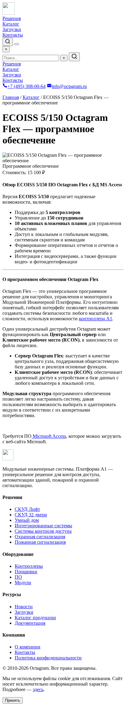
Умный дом (27, 520)
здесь (38, 689)
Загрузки (11, 29)
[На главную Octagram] (8, 13)
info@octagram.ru (69, 86)
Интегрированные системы (43, 525)
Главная (10, 97)
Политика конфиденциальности (48, 657)
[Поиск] (7, 42)
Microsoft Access (48, 436)
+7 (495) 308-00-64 (26, 86)
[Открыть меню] (16, 44)
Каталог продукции (35, 617)
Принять (12, 700)
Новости (24, 606)
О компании (27, 646)
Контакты (12, 34)
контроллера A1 (95, 318)
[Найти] (74, 56)
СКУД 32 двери (31, 514)
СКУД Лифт (27, 509)
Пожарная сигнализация (40, 542)
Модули (23, 582)
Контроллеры (29, 566)
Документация (30, 623)
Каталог (10, 23)
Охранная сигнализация (40, 536)
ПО (18, 577)
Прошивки (26, 571)
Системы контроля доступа (43, 531)
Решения (11, 18)
